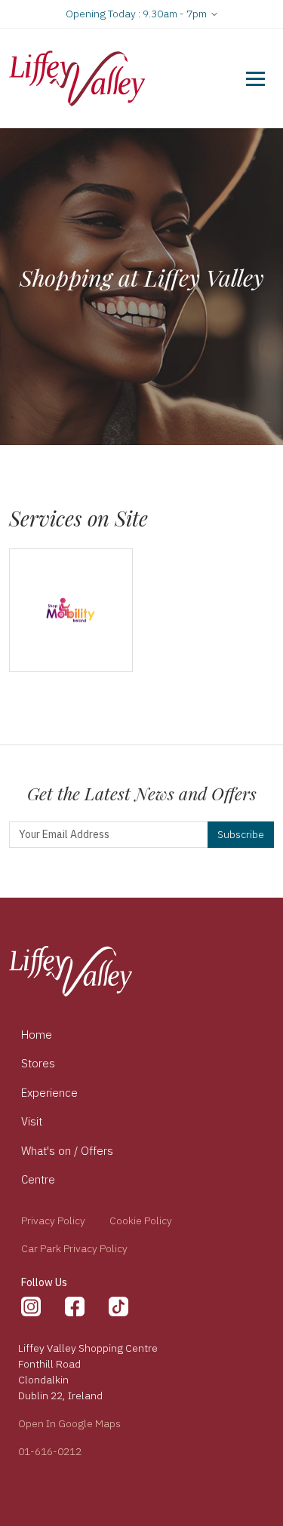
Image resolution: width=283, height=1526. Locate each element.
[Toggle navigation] (255, 78)
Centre (38, 1179)
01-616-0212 (50, 1451)
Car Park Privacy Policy (74, 1248)
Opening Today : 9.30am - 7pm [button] (137, 13)
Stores (38, 1063)
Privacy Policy (53, 1220)
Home (36, 1034)
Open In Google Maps (69, 1423)
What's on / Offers (67, 1151)
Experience (49, 1092)
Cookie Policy (140, 1220)
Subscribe (240, 834)
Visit (31, 1121)
